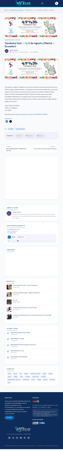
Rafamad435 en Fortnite (17, 350)
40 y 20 (15, 300)
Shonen (26, 373)
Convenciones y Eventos (16, 10)
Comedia (28, 376)
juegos (44, 373)
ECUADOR (10, 129)
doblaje (15, 376)
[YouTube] (20, 437)
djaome (50, 373)
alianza (15, 373)
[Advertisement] (31, 264)
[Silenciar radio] (9, 241)
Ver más (9, 417)
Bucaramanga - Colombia (14, 379)
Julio (9, 382)
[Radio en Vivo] (42, 423)
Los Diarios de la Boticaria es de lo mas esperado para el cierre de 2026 (32, 315)
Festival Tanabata (20, 129)
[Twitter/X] (13, 437)
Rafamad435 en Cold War (17, 338)
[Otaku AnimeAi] (35, 423)
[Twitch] (24, 437)
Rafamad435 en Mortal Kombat (19, 356)
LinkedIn (41, 135)
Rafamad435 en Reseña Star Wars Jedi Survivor (23, 344)
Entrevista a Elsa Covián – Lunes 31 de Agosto (25, 285)
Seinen (9, 376)
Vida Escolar (26, 379)
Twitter (20, 135)
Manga (39, 379)
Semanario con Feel (35, 373)
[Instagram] (17, 437)
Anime (9, 373)
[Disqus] (31, 177)
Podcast (45, 379)
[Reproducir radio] (9, 237)
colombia (43, 376)
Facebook (30, 135)
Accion (33, 379)
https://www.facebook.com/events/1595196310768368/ (31, 114)
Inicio (6, 10)
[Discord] (28, 437)
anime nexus (35, 376)
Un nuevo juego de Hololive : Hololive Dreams (25, 307)
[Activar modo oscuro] (56, 3)
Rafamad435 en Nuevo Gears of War (20, 332)
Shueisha (52, 379)
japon (21, 376)
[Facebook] (9, 437)
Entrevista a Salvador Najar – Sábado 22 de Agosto (26, 292)
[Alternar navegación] (42, 3)
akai (21, 373)
